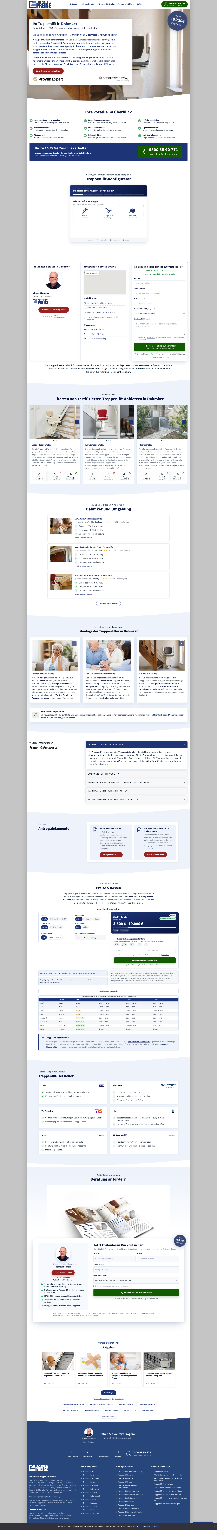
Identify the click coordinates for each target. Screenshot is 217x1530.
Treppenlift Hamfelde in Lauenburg (101, 1404)
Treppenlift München (91, 1478)
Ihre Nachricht (142, 319)
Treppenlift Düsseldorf (91, 1492)
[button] (84, 212)
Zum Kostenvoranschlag (48, 71)
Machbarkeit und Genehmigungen (168, 715)
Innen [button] (78, 927)
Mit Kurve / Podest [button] (56, 927)
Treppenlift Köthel (148, 1410)
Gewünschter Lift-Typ (144, 309)
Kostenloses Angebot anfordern (144, 960)
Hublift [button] (64, 919)
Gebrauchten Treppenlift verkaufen (167, 1487)
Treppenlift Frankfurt (91, 1485)
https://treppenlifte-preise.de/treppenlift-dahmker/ (103, 318)
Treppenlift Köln (89, 1482)
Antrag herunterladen (111, 854)
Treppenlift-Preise (107, 4)
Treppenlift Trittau (130, 1410)
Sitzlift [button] (44, 919)
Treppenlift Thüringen (126, 1515)
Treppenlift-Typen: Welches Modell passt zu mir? (170, 1499)
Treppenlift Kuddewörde (146, 1404)
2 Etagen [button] (87, 919)
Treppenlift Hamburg (91, 1475)
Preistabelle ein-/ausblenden (108, 991)
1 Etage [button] (78, 919)
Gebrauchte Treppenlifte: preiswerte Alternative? (168, 1479)
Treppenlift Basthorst (126, 1404)
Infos (139, 4)
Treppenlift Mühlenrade (91, 1410)
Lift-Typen (73, 4)
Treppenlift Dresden (90, 1510)
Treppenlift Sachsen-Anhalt (128, 1508)
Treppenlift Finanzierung (163, 1484)
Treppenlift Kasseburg (70, 1410)
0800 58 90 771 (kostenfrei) (97, 308)
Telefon (139, 1254)
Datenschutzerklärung (151, 1526)
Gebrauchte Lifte (125, 4)
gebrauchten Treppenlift (139, 1041)
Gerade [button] (44, 927)
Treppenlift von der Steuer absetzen (167, 1494)
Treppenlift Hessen (125, 1482)
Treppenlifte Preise (161, 1471)
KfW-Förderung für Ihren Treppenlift (168, 1475)
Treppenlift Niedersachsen (128, 1491)
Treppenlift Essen (89, 1499)
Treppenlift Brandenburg (128, 1478)
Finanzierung (88, 4)
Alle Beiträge (108, 1393)
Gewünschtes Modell (100, 1275)
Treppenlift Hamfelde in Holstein (73, 1404)
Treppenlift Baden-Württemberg (130, 1471)
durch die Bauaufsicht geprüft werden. (58, 717)
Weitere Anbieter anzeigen (108, 603)
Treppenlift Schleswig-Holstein (130, 1512)
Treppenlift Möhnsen (112, 1410)
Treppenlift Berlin (90, 1471)
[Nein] (214, 1526)
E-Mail (139, 299)
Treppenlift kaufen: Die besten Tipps (168, 1491)
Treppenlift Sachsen (126, 1505)
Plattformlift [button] (54, 919)
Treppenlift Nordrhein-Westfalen (130, 1494)
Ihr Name (138, 278)
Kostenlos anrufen (64, 1272)
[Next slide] (77, 422)
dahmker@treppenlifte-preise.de (99, 303)
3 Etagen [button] (96, 919)
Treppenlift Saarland (126, 1501)
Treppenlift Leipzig (90, 1503)
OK (138, 1526)
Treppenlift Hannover (91, 1513)
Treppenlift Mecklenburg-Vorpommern (128, 1486)
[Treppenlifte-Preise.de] (40, 4)
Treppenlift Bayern (125, 1475)
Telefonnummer (140, 289)
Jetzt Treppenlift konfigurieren (54, 310)
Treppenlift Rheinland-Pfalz (128, 1498)
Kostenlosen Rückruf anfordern (138, 1292)
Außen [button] (85, 927)
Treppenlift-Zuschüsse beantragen (167, 1504)
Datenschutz (151, 338)
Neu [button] (43, 937)
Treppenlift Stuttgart (91, 1489)
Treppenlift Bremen (90, 1506)
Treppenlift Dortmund (91, 1496)
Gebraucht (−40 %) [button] (55, 937)
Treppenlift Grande (108, 1416)
